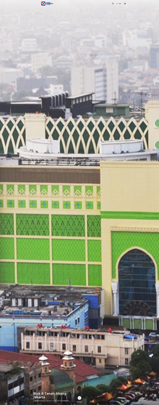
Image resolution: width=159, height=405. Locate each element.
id (117, 3)
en (120, 3)
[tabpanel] (79, 202)
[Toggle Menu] (125, 4)
